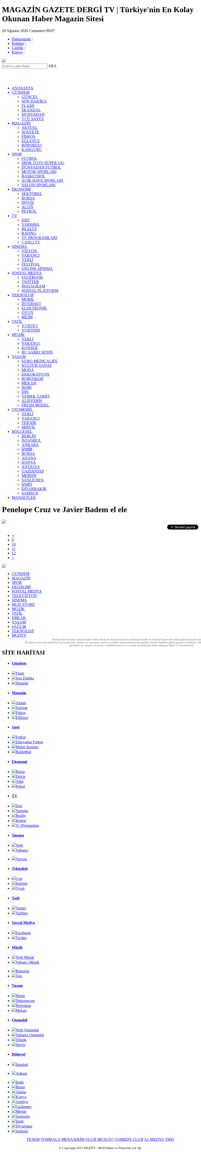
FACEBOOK (32, 277)
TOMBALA (50, 1139)
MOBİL (28, 299)
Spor (16, 727)
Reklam (18, 43)
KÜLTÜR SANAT (37, 365)
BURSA (28, 453)
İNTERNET (31, 304)
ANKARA (30, 445)
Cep (19, 878)
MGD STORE (23, 604)
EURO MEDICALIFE (40, 361)
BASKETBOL (33, 176)
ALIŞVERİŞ (32, 401)
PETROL (29, 211)
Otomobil (19, 1020)
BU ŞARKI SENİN (37, 352)
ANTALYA (31, 467)
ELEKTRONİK (34, 308)
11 (13, 549)
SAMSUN (30, 493)
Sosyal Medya (23, 923)
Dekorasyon (25, 1001)
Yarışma (22, 811)
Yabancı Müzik (27, 962)
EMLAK (19, 618)
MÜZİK (18, 335)
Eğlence (22, 717)
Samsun (22, 1131)
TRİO (169, 1139)
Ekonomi (19, 762)
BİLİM (27, 317)
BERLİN (29, 436)
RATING (29, 233)
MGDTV (19, 635)
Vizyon (21, 859)
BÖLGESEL (22, 431)
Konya (21, 1097)
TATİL (17, 321)
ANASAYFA (22, 88)
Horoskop (23, 1005)
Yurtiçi (21, 908)
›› (13, 557)
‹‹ (13, 535)
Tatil (15, 898)
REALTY (29, 229)
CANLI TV (31, 242)
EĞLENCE (31, 141)
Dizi (19, 806)
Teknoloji (19, 868)
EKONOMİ (21, 189)
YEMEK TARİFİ (35, 396)
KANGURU (32, 150)
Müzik (17, 947)
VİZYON (29, 251)
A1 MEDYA (154, 1139)
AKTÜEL (30, 128)
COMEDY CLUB (128, 1139)
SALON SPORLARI (38, 185)
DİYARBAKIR (34, 489)
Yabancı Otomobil (30, 1035)
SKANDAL (31, 110)
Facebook (23, 933)
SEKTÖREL (32, 194)
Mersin (21, 1111)
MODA (28, 370)
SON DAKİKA (34, 101)
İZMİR (27, 449)
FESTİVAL (31, 264)
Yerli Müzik (25, 957)
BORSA (28, 198)
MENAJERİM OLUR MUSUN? (87, 1139)
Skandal (22, 683)
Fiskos (21, 713)
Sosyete (22, 708)
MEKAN (29, 383)
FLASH (28, 106)
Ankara (21, 1073)
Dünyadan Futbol (29, 742)
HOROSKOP (32, 379)
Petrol (20, 786)
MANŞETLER (24, 497)
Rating (21, 820)
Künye (17, 52)
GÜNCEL (30, 97)
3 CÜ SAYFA (33, 119)
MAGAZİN (21, 123)
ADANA (29, 458)
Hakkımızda (21, 39)
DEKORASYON (36, 374)
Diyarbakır (24, 1126)
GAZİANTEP (33, 471)
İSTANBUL (31, 440)
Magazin (19, 693)
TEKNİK (29, 423)
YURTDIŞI (31, 330)
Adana (21, 1092)
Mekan (21, 1010)
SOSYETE (30, 132)
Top (19, 976)
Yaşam (17, 985)
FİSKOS (28, 136)
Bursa (20, 1087)
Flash (20, 673)
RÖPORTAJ (31, 145)
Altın (20, 781)
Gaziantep (23, 1107)
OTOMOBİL (22, 409)
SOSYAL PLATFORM (40, 290)
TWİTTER (30, 282)
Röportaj (22, 971)
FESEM (33, 1139)
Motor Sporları (27, 747)
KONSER (30, 348)
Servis (20, 1045)
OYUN (27, 313)
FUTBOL (29, 158)
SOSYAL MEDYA (27, 273)
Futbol (21, 737)
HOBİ (26, 387)
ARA (52, 66)
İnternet (21, 883)
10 (14, 544)
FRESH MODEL (35, 405)
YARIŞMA (30, 224)
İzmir (20, 1082)
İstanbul (22, 1064)
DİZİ (25, 220)
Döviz (20, 776)
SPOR (17, 154)
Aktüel (21, 703)
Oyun (20, 888)
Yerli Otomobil (27, 1030)
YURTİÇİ (30, 326)
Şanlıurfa (23, 1116)
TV (14, 216)
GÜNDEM (20, 92)
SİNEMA (19, 246)
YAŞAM (19, 357)
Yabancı (22, 850)
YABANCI (30, 255)
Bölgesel (18, 1054)
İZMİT (27, 484)
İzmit (20, 1121)
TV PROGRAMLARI (39, 238)
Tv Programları (27, 825)
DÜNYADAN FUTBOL (41, 167)
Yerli (19, 845)
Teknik (21, 1040)
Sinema (18, 835)
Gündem (19, 663)
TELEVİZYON (24, 596)
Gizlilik (18, 48)
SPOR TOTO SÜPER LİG (43, 163)
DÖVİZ (28, 202)
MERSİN (29, 475)
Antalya (22, 1102)
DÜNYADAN (33, 114)
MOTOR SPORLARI (39, 172)
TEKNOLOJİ (23, 295)
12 (14, 553)
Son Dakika (25, 678)
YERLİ (27, 260)
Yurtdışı (22, 913)
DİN (25, 392)
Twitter (21, 938)
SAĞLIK (19, 626)
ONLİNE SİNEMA (37, 268)
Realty (21, 816)
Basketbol (23, 752)
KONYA (29, 462)
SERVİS (28, 427)
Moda (20, 996)
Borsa (20, 772)
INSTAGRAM (33, 286)
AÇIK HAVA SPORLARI (42, 180)
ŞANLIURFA (33, 480)
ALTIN (27, 207)
